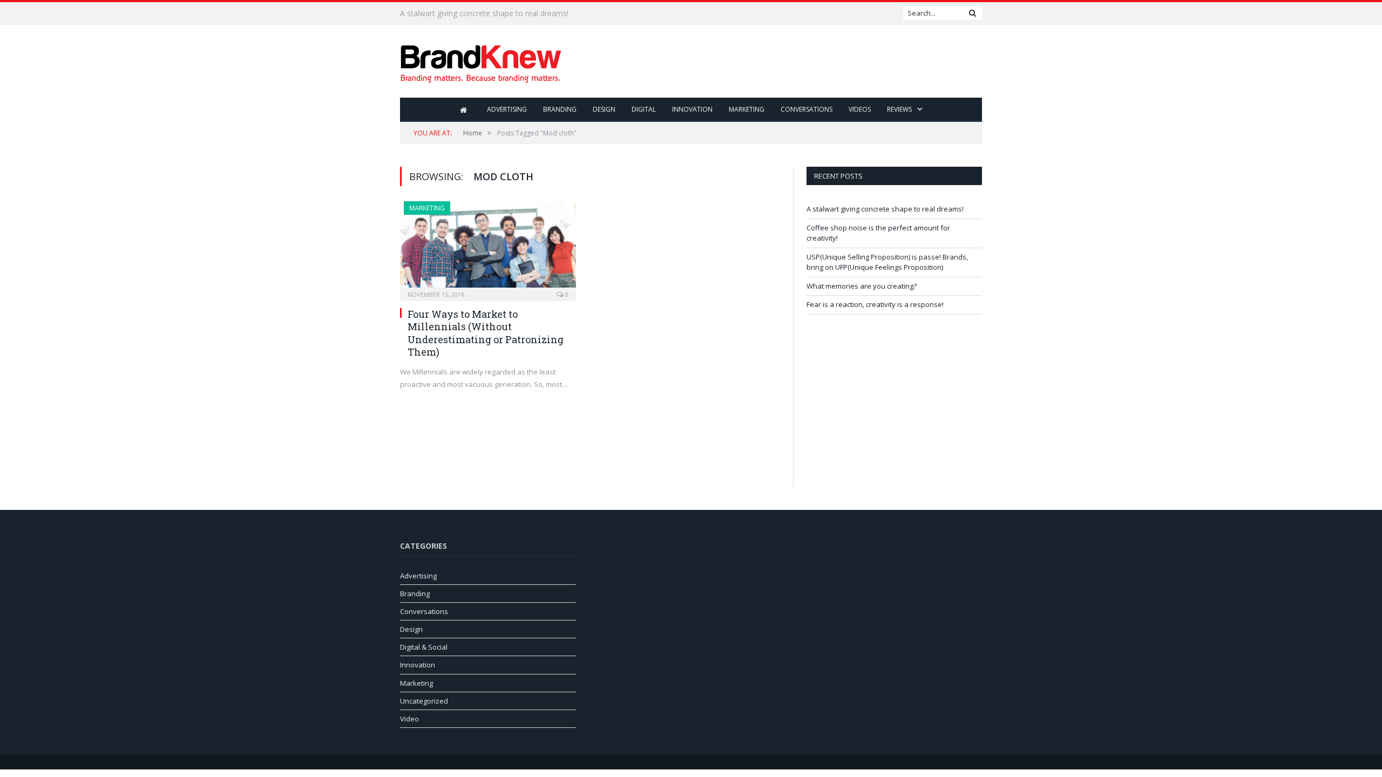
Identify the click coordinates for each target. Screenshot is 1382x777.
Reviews (899, 109)
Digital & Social (424, 647)
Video (409, 719)
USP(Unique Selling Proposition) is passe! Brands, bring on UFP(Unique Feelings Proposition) (887, 262)
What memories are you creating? (862, 286)
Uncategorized (424, 701)
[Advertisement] (785, 62)
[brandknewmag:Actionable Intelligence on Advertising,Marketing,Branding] (481, 61)
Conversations (806, 109)
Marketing (746, 109)
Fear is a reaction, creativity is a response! (875, 304)
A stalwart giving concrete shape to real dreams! (885, 209)
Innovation (692, 109)
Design (604, 109)
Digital (644, 109)
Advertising (507, 109)
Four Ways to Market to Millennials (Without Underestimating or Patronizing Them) (486, 333)
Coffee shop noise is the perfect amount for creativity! (494, 13)
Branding (560, 109)
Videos (860, 109)
